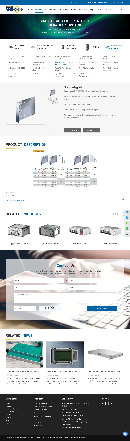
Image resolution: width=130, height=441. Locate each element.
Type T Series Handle (86, 68)
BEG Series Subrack (80, 244)
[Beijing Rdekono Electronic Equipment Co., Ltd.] (14, 9)
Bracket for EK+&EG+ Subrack (110, 57)
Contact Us (67, 398)
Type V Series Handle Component (110, 69)
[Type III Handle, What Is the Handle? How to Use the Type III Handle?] (24, 354)
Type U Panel (36, 74)
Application (64, 9)
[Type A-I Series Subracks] (19, 230)
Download (83, 9)
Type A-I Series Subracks (19, 244)
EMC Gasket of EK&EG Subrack (110, 63)
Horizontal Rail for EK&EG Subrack (17, 57)
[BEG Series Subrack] (80, 230)
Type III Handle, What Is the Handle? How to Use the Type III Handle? (24, 371)
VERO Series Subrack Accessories (86, 75)
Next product (91, 130)
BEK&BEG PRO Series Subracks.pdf (15, 200)
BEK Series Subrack (111, 244)
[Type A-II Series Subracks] (49, 230)
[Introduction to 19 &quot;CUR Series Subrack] (105, 354)
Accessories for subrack (71, 30)
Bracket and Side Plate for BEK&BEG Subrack (58, 32)
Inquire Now (72, 130)
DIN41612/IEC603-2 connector (44, 406)
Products (39, 9)
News (19, 336)
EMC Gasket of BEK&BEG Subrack (16, 69)
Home (30, 9)
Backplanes (38, 426)
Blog (91, 9)
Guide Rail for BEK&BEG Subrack (87, 63)
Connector (37, 423)
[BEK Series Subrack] (110, 230)
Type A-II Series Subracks (50, 244)
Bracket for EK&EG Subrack (41, 56)
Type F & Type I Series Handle (63, 69)
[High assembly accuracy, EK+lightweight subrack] (65, 354)
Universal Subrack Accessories (14, 75)
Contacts (99, 9)
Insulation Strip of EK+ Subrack (39, 69)
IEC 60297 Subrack (40, 403)
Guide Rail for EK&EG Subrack (62, 57)
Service (74, 9)
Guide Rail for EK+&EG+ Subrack (16, 63)
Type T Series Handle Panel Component (65, 75)
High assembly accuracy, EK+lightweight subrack (65, 371)
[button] (115, 214)
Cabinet (36, 413)
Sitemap (66, 437)
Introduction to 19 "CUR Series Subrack (104, 371)
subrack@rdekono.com (98, 2)
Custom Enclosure (40, 410)
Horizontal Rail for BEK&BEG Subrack (38, 63)
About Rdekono (51, 9)
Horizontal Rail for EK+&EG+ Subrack (85, 57)
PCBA (35, 419)
